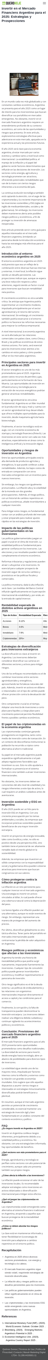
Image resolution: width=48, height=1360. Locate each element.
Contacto (18, 1352)
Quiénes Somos (10, 1349)
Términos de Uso (26, 1349)
